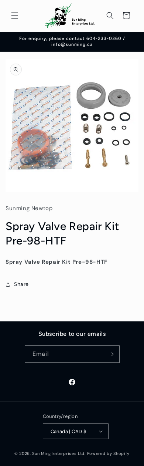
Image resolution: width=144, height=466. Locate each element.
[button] (15, 15)
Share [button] (21, 284)
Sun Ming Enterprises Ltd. (59, 453)
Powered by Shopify (108, 453)
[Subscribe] (111, 354)
